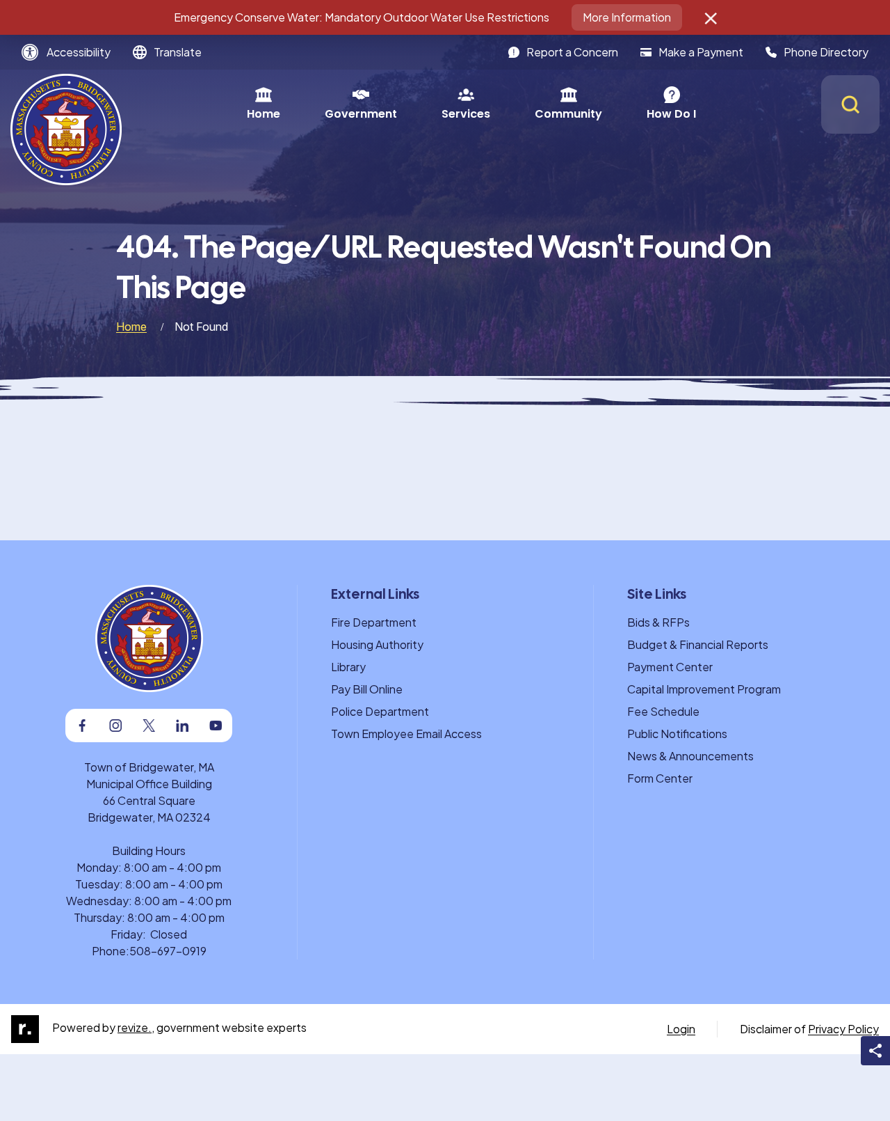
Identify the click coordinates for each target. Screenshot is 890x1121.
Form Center (660, 778)
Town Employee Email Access (406, 733)
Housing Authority (377, 644)
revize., (136, 1027)
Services (466, 114)
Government (361, 114)
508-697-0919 (168, 950)
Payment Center (670, 666)
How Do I (671, 114)
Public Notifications (677, 733)
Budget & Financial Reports (697, 644)
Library (348, 666)
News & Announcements (690, 755)
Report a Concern (572, 52)
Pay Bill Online (367, 689)
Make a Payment (700, 52)
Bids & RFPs (658, 622)
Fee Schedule (663, 711)
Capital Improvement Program (704, 689)
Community (568, 114)
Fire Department (373, 622)
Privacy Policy (843, 1028)
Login (681, 1028)
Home (263, 114)
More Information (627, 17)
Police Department (380, 711)
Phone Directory (826, 52)
